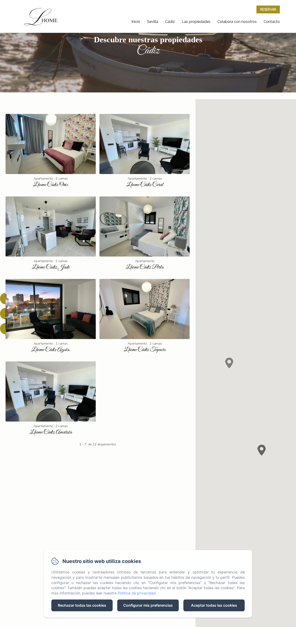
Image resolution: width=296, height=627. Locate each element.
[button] (229, 362)
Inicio (135, 21)
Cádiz (170, 21)
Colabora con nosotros (237, 21)
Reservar (268, 9)
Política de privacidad (137, 593)
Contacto (272, 21)
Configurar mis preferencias (148, 605)
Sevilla (152, 21)
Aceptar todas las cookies (214, 605)
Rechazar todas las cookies (82, 605)
